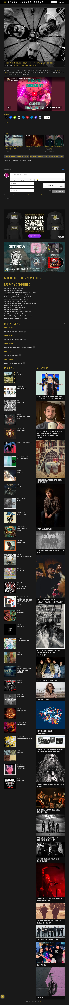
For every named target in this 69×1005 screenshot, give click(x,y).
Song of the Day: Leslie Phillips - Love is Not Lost (14, 307)
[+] (35, 180)
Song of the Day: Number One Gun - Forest (13, 314)
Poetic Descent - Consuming (32, 146)
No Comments (34, 65)
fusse (41, 1001)
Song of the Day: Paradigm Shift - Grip (12, 309)
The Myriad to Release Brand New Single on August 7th (16, 299)
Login (63, 169)
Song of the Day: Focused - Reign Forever (13, 290)
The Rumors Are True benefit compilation (13, 305)
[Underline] (16, 180)
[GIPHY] (38, 180)
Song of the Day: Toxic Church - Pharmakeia (13, 288)
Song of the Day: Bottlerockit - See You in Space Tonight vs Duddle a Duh (20, 303)
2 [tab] (7, 270)
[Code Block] (28, 180)
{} (33, 180)
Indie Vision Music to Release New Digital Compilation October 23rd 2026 (20, 292)
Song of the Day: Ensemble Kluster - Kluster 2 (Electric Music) (17, 311)
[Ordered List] (21, 180)
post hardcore (53, 156)
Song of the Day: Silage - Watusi (11, 355)
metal (26, 156)
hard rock (20, 156)
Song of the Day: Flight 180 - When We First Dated (15, 301)
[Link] (31, 180)
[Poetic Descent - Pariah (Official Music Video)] (54, 140)
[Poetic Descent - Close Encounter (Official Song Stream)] (13, 140)
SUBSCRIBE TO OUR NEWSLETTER (22, 278)
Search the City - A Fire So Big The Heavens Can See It (16, 295)
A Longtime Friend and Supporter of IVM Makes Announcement (18, 316)
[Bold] (12, 180)
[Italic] (14, 180)
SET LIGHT (54, 1)
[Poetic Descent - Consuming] (34, 140)
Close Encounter (10, 156)
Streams (27, 65)
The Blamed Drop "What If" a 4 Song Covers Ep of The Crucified (18, 297)
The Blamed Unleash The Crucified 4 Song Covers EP (15, 318)
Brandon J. (17, 65)
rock (61, 156)
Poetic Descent (42, 156)
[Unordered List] (24, 180)
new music (33, 156)
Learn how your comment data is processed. (36, 195)
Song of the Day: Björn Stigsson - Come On (13, 339)
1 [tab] (5, 270)
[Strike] (19, 180)
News (22, 65)
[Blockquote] (26, 180)
